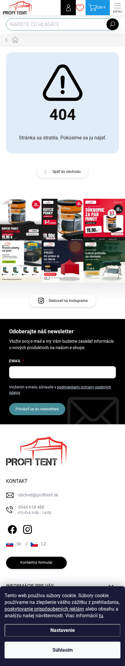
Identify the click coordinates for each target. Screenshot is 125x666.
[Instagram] (26, 528)
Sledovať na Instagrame (68, 301)
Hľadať (112, 24)
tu (101, 616)
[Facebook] (11, 528)
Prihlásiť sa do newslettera (37, 409)
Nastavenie (62, 630)
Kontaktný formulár (36, 562)
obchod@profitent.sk (38, 494)
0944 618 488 (34, 510)
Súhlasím (62, 650)
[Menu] (117, 7)
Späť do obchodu (66, 172)
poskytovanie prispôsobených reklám (44, 609)
